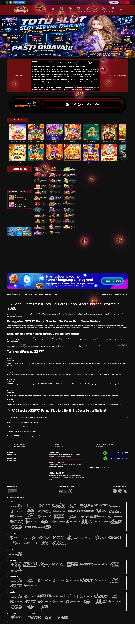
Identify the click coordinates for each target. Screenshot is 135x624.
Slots (53, 11)
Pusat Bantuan (38, 294)
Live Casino (62, 11)
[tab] (40, 168)
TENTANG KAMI (27, 294)
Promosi (121, 11)
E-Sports (104, 11)
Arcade (95, 11)
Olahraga (79, 11)
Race (70, 11)
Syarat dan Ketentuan (51, 294)
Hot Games (45, 11)
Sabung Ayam (112, 11)
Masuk (114, 2)
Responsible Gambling (13, 294)
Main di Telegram (20, 2)
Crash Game (87, 11)
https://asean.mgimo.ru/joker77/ (118, 453)
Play (32, 106)
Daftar (124, 2)
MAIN (19, 132)
